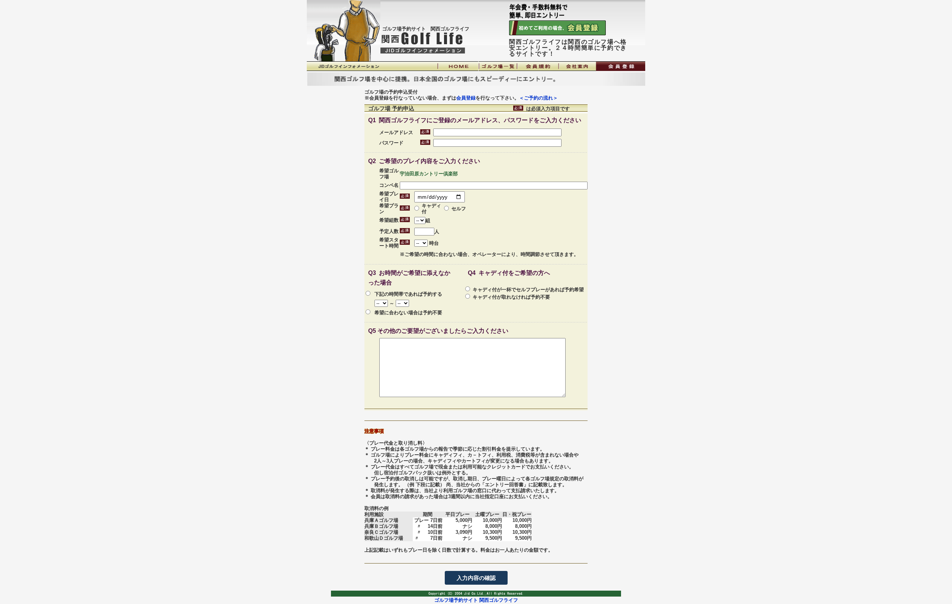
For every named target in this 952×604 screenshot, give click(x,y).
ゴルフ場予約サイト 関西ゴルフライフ (476, 600)
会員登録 (466, 98)
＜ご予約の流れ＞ (538, 98)
